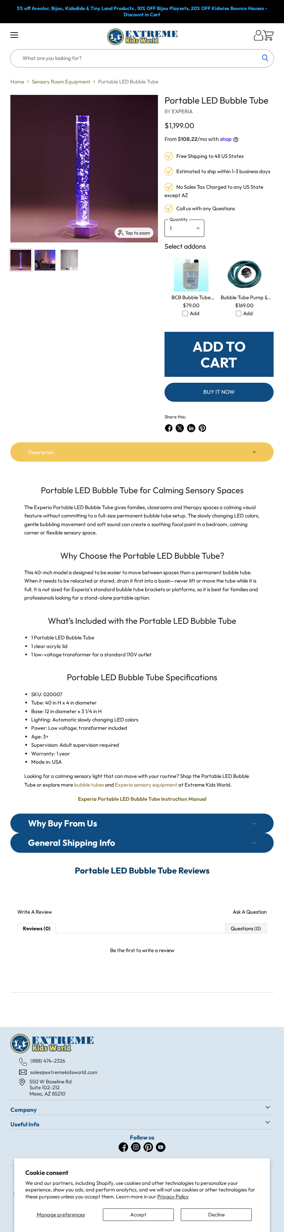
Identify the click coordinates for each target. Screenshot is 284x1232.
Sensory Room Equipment (61, 82)
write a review (158, 950)
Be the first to (142, 950)
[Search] (265, 58)
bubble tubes (89, 784)
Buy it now (219, 391)
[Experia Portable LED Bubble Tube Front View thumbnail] (21, 260)
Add (194, 313)
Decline (216, 1214)
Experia (182, 111)
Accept (138, 1214)
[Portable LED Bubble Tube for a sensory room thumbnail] (69, 260)
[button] (142, 452)
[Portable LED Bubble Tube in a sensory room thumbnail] (45, 260)
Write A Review (34, 912)
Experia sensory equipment (146, 784)
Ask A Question (250, 912)
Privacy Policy (173, 1196)
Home (17, 82)
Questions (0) (246, 928)
